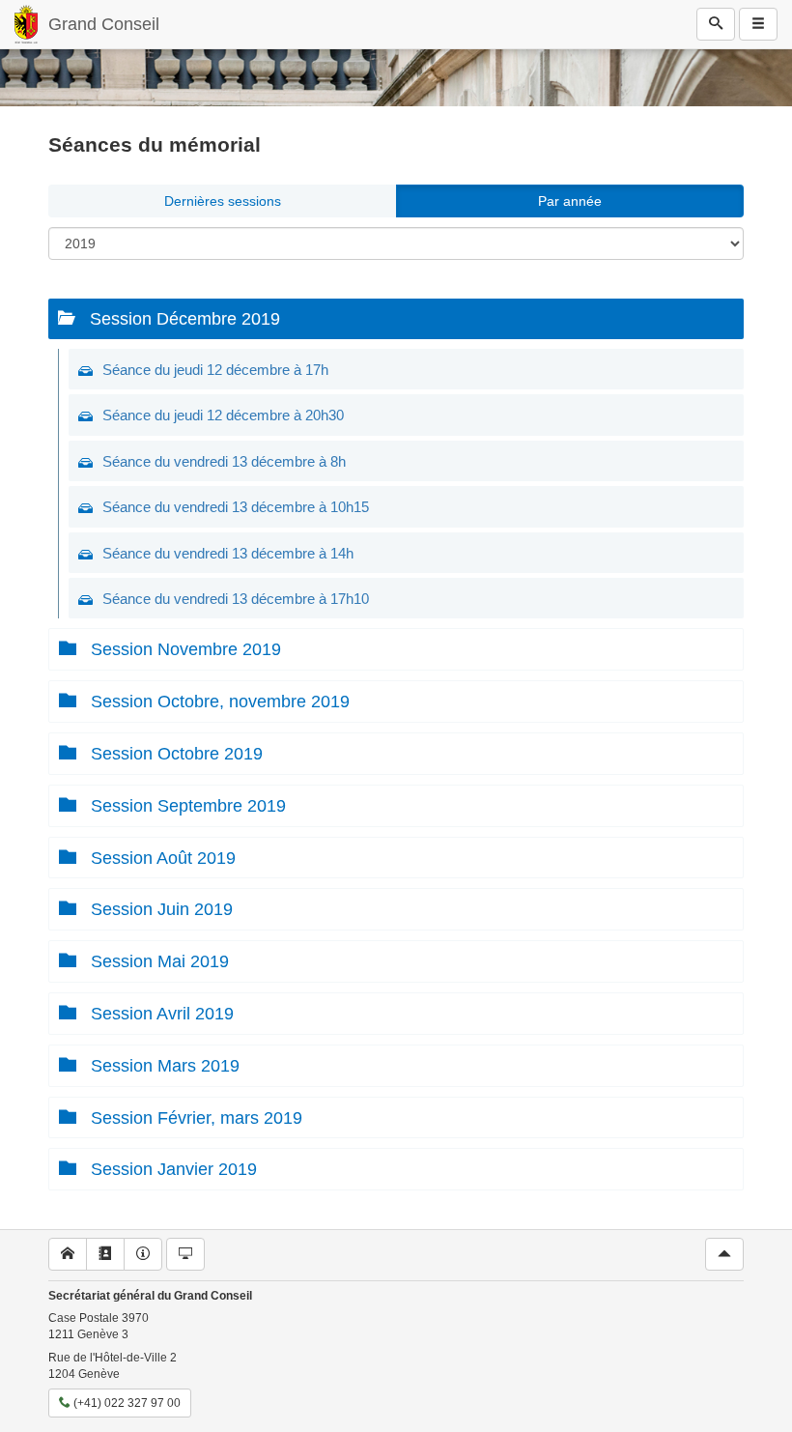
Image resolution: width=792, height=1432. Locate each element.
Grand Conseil (103, 24)
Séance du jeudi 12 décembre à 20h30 (223, 415)
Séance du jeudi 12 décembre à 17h (215, 369)
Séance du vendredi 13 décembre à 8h (224, 461)
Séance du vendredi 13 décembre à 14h (228, 553)
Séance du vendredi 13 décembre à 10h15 (235, 507)
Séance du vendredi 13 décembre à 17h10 (235, 598)
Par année (570, 201)
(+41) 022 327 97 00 (126, 1403)
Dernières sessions (222, 201)
